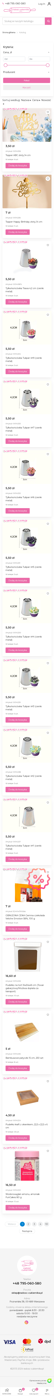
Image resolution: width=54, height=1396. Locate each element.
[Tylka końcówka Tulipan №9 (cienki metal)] (27, 328)
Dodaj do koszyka (17, 165)
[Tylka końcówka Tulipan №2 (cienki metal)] (27, 746)
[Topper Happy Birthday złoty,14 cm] (27, 191)
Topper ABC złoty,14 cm (18, 155)
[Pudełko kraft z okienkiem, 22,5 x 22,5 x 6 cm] (27, 1094)
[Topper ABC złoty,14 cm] (27, 125)
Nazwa (25, 100)
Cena (35, 100)
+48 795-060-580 (15, 3)
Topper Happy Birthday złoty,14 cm (24, 221)
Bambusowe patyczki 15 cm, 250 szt (24, 1058)
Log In (41, 4)
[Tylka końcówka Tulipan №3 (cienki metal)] (27, 676)
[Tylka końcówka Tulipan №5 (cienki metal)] (27, 537)
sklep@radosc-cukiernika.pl (27, 1293)
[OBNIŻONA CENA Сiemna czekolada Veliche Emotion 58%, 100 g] (27, 885)
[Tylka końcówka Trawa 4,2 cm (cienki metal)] (27, 258)
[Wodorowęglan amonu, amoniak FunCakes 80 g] (27, 1164)
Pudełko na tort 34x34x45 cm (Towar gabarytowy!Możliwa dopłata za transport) (25, 988)
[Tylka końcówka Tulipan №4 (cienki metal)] (27, 606)
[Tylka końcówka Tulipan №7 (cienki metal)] (27, 397)
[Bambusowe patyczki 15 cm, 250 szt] (27, 1027)
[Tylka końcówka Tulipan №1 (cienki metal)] (27, 815)
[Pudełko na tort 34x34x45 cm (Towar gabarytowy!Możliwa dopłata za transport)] (27, 955)
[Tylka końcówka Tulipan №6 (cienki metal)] (27, 467)
